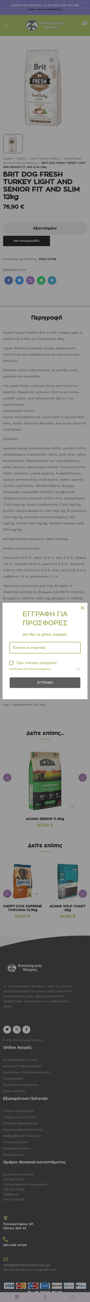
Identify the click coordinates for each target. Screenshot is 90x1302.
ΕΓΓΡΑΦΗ (45, 682)
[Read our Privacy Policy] (78, 669)
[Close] (82, 608)
